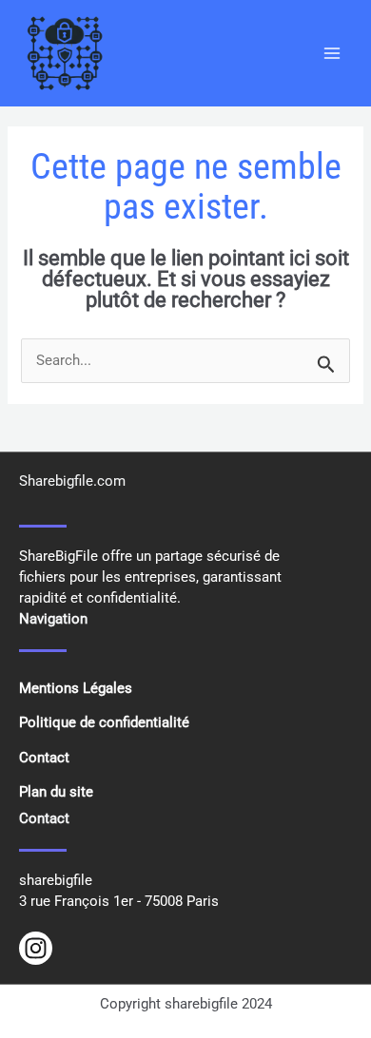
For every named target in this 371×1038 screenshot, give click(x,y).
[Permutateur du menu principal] (332, 53)
